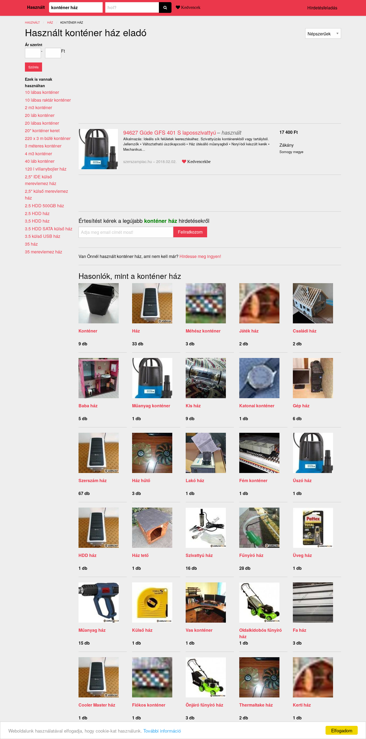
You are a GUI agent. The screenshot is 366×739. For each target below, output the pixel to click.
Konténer (88, 331)
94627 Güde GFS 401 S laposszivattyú (169, 132)
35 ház (31, 244)
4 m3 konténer (38, 153)
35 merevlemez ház (43, 252)
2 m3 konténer (38, 107)
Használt (36, 7)
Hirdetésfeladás (322, 8)
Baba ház (88, 405)
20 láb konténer (39, 115)
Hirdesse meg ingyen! (200, 256)
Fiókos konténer (148, 705)
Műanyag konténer (151, 405)
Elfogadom (341, 730)
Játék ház (249, 331)
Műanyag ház (92, 630)
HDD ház (87, 555)
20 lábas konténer (42, 123)
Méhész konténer (203, 331)
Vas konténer (199, 630)
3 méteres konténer (43, 146)
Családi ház (304, 331)
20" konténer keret (42, 130)
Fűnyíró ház (251, 555)
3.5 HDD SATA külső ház (48, 229)
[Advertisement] (124, 78)
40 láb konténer (39, 161)
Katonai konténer (256, 405)
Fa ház (299, 630)
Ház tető (140, 555)
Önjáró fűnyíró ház (204, 705)
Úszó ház (302, 480)
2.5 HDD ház (37, 213)
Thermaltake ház (256, 705)
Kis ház (193, 405)
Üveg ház (302, 555)
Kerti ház (302, 705)
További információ (162, 730)
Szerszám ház (93, 480)
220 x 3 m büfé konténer (47, 138)
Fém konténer (253, 480)
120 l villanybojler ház (45, 169)
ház (50, 22)
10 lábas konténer (42, 92)
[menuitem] (323, 33)
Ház (136, 331)
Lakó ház (195, 480)
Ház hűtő (141, 480)
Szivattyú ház (199, 555)
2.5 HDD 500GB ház (44, 205)
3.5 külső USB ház (42, 236)
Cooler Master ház (97, 705)
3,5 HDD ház (37, 221)
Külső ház (142, 630)
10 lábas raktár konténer (48, 100)
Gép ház (301, 405)
